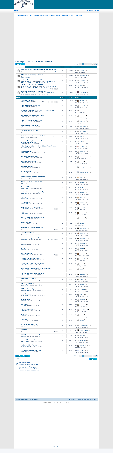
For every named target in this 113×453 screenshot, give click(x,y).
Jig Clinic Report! (26, 299)
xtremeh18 (82, 289)
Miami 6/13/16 (25, 187)
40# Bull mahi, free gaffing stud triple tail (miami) (35, 268)
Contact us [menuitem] (72, 399)
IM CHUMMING (25, 101)
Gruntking (24, 329)
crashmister (82, 151)
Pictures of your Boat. (27, 100)
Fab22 (81, 85)
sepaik (81, 187)
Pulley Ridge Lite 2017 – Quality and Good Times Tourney (38, 146)
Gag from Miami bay (27, 253)
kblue (23, 178)
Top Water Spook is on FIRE (29, 125)
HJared (81, 279)
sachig (81, 269)
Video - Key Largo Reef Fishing (30, 105)
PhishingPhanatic (26, 152)
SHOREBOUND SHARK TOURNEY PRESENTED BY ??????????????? (38, 82)
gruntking (24, 183)
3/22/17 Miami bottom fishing (29, 156)
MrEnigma (82, 218)
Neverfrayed (83, 92)
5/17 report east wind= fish (29, 324)
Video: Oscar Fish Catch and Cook (31, 120)
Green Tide (82, 233)
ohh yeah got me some (28, 309)
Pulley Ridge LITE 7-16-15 (28, 278)
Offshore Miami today (27, 289)
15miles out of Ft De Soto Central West (32, 263)
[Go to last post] (86, 70)
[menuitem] (16, 10)
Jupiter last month (26, 294)
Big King (23, 197)
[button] (80, 64)
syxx (23, 137)
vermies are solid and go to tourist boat (33, 176)
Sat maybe (24, 319)
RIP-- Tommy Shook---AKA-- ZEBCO (32, 85)
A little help (24, 304)
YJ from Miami (25, 202)
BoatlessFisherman (26, 71)
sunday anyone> (26, 222)
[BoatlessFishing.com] (27, 4)
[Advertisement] (56, 38)
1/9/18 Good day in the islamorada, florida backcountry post (39, 136)
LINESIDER (82, 274)
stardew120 (82, 105)
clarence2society (84, 330)
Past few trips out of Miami (29, 340)
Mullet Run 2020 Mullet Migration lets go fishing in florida (38, 69)
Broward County (52, 71)
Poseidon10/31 (83, 259)
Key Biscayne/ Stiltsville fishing (30, 258)
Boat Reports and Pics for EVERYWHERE (33, 61)
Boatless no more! (26, 151)
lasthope (24, 305)
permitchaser (25, 198)
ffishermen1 (25, 285)
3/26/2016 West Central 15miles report (32, 217)
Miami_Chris (83, 116)
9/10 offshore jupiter (27, 166)
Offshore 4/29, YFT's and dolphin (31, 207)
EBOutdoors (25, 106)
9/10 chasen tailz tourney (28, 161)
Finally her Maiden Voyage (29, 345)
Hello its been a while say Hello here (32, 74)
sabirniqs (82, 70)
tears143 (24, 218)
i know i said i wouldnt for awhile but (32, 181)
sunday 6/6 (24, 314)
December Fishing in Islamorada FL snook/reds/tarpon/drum (31, 141)
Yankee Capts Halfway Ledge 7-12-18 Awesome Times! (37, 110)
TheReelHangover (26, 259)
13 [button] (94, 64)
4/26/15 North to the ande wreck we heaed (33, 335)
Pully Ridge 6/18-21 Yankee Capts (31, 284)
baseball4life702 (26, 290)
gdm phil (24, 162)
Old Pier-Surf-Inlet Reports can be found (33, 91)
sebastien (82, 100)
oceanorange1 (83, 75)
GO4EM (82, 294)
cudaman (24, 111)
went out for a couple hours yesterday (32, 192)
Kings (22, 212)
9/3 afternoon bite (26, 171)
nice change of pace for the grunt (31, 350)
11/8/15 (23, 248)
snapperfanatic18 (84, 156)
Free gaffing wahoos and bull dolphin (32, 273)
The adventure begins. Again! (30, 238)
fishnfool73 (82, 208)
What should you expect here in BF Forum (34, 80)
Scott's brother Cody (27, 232)
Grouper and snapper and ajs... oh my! (32, 115)
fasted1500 (82, 350)
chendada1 (82, 80)
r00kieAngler (83, 243)
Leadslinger (82, 304)
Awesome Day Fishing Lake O (30, 130)
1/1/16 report (24, 243)
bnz (23, 116)
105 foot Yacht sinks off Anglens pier (32, 227)
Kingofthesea (83, 228)
